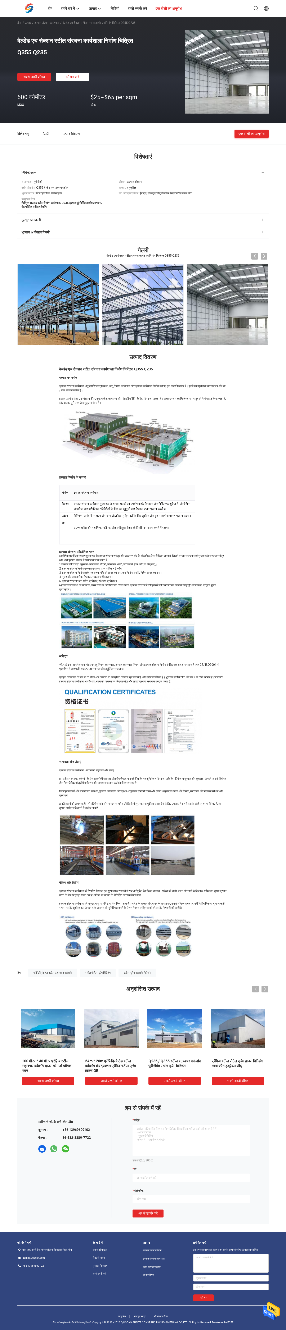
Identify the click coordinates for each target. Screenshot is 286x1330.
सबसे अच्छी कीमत (34, 77)
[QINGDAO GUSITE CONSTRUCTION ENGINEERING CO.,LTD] (30, 8)
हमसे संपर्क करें (99, 1273)
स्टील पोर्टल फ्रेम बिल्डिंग (98, 972)
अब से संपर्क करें (148, 1213)
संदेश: (137, 1120)
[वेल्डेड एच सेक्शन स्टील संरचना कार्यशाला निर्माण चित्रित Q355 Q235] (227, 71)
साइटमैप (122, 1316)
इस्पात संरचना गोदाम (152, 1250)
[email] (42, 1149)
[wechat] (65, 1149)
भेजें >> (203, 1297)
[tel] (77, 1149)
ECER (230, 1322)
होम (19, 22)
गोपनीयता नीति (161, 1316)
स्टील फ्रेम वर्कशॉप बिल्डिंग (137, 972)
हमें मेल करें (72, 77)
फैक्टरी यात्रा (99, 1257)
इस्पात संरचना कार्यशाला (47, 22)
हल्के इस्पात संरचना (152, 1267)
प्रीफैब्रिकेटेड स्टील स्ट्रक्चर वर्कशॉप (52, 972)
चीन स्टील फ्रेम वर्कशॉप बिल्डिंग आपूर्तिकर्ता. (72, 1322)
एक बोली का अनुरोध (251, 133)
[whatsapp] (54, 1149)
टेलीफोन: (139, 1190)
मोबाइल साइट (140, 1316)
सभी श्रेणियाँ (148, 1275)
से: (135, 1169)
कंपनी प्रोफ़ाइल (100, 1249)
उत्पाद (28, 22)
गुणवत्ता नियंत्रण (100, 1265)
